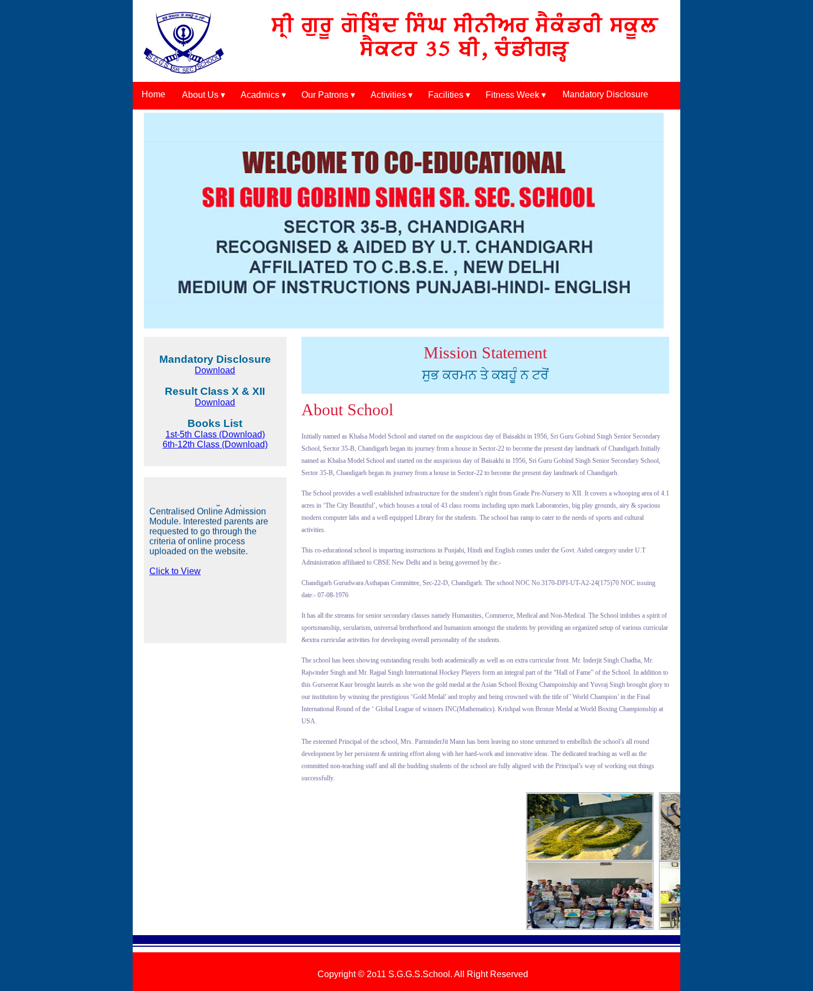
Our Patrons (324, 95)
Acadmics (260, 95)
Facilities (445, 95)
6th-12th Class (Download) (215, 444)
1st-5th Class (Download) (215, 434)
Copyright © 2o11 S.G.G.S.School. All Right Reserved (422, 974)
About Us (200, 95)
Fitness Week (512, 95)
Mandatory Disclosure (605, 94)
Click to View (175, 550)
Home (153, 94)
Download (215, 370)
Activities (388, 95)
